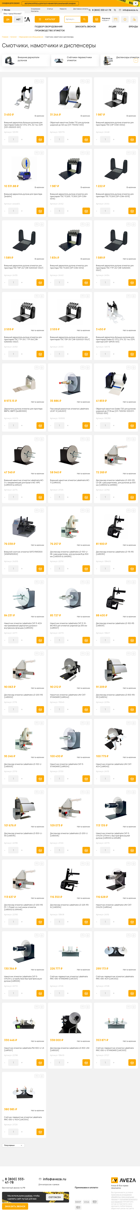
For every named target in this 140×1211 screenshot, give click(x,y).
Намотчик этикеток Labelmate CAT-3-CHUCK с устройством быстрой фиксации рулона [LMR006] (23, 978)
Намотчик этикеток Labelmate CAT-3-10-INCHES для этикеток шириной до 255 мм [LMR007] (68, 625)
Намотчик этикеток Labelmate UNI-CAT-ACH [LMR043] (114, 765)
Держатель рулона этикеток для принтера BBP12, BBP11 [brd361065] (23, 410)
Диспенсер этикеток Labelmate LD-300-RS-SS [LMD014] (115, 696)
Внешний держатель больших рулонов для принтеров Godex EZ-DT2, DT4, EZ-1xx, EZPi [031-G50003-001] (23, 124)
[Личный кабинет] (134, 19)
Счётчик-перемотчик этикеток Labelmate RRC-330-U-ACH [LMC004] (23, 1118)
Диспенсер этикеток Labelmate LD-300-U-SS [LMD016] (23, 834)
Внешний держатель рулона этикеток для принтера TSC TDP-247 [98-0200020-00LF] (23, 266)
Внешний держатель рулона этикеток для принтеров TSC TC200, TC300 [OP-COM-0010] (69, 196)
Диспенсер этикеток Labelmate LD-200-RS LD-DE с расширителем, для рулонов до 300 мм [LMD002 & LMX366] (116, 482)
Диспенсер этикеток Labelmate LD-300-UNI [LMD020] (69, 1049)
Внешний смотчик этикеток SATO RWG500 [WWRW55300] (23, 553)
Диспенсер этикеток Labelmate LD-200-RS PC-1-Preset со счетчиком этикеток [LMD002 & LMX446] (23, 907)
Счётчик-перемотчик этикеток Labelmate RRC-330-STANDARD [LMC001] (69, 977)
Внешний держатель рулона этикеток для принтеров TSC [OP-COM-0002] (115, 123)
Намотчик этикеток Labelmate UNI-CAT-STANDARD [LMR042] (68, 696)
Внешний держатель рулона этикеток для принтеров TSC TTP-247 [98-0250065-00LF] (115, 267)
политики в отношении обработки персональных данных (122, 1196)
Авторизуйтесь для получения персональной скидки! (50, 3)
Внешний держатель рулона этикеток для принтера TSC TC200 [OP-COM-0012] (69, 266)
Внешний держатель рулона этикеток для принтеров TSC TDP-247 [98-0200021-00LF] (70, 338)
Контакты (34, 11)
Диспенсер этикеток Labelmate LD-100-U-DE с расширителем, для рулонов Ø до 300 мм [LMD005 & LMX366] (69, 554)
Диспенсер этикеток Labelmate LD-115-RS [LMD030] (115, 553)
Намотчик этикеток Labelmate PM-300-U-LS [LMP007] (24, 1049)
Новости (63, 9)
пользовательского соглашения (124, 1200)
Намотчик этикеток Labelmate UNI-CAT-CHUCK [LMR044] (114, 906)
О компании (35, 9)
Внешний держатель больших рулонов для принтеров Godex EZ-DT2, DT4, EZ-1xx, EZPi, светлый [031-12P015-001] (115, 339)
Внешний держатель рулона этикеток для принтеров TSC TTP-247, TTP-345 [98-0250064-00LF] (23, 339)
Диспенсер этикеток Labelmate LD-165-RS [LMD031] (115, 624)
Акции (112, 26)
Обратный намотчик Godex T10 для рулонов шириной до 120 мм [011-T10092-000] (69, 123)
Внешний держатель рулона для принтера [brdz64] (23, 195)
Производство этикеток (50, 30)
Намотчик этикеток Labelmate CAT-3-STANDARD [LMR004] (67, 765)
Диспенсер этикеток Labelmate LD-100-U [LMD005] (22, 765)
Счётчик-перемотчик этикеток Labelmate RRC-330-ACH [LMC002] (115, 977)
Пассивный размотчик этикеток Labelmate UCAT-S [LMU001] (69, 410)
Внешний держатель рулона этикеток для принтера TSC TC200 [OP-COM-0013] (115, 195)
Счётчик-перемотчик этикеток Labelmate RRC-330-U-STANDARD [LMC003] (115, 1049)
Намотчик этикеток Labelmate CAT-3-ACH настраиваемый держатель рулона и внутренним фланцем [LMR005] (23, 625)
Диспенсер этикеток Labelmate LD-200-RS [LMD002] (23, 696)
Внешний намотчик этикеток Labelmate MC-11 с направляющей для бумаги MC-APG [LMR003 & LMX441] (24, 482)
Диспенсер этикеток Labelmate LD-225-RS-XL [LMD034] (69, 906)
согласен (55, 1197)
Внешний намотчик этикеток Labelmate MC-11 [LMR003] (70, 481)
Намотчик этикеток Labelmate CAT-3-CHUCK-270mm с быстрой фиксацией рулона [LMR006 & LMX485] (113, 835)
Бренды (133, 26)
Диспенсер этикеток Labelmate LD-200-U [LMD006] (69, 834)
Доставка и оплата (80, 9)
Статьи (50, 9)
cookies (28, 1195)
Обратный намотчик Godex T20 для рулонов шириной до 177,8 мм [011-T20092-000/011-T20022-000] (116, 411)
